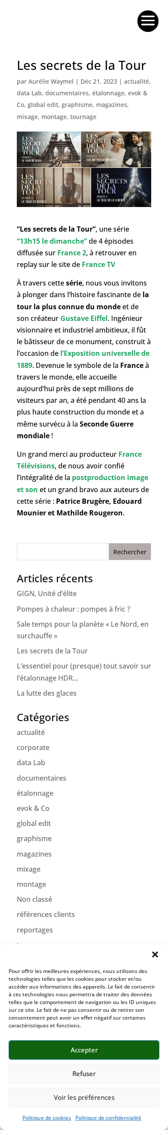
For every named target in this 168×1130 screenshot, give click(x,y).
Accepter (84, 1049)
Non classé (34, 899)
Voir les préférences (84, 1097)
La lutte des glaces (47, 693)
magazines (111, 104)
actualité (136, 81)
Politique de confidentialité (108, 1117)
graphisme (77, 104)
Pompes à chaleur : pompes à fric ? (73, 609)
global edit (43, 104)
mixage (27, 117)
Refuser (84, 1073)
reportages (35, 930)
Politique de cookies (46, 1117)
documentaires (67, 93)
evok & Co (33, 808)
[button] (155, 954)
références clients (46, 914)
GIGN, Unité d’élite (47, 593)
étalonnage (108, 93)
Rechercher (129, 552)
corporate (33, 747)
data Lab (29, 93)
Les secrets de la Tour (52, 651)
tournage (83, 117)
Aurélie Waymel (51, 81)
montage (54, 117)
